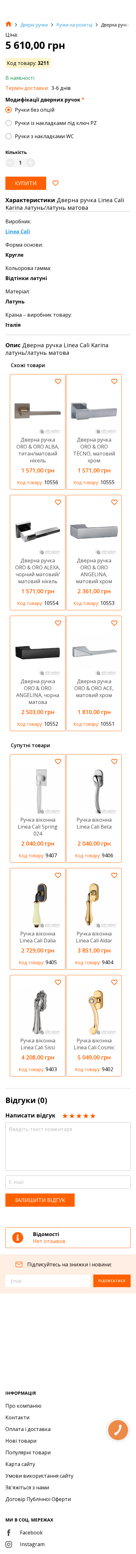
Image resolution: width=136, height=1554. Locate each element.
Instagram (32, 1544)
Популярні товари (28, 1452)
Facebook (31, 1532)
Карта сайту (20, 1464)
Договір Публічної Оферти (38, 1499)
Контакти (17, 1417)
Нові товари (20, 1440)
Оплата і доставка (28, 1429)
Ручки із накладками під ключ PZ (56, 123)
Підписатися (112, 1281)
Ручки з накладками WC (44, 136)
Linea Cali (17, 231)
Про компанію (23, 1405)
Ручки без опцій (34, 109)
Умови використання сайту (39, 1475)
